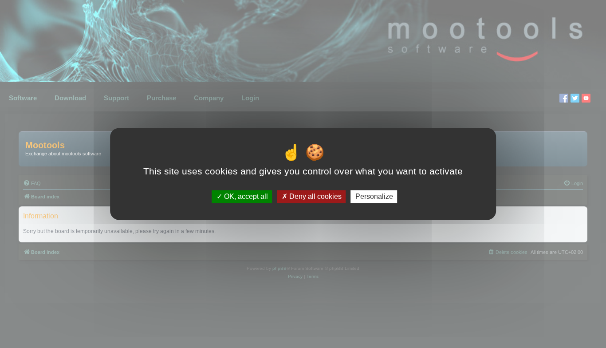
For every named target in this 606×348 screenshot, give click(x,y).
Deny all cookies (314, 196)
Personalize (374, 196)
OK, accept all (245, 196)
